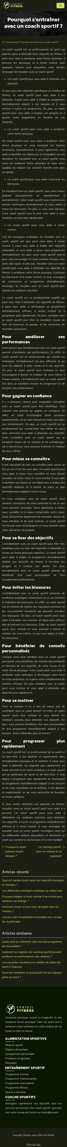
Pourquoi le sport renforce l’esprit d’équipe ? (15, 851)
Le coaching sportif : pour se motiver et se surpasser (49, 851)
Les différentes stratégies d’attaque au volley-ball (32, 891)
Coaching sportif (12, 42)
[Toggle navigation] (60, 5)
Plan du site (33, 1145)
